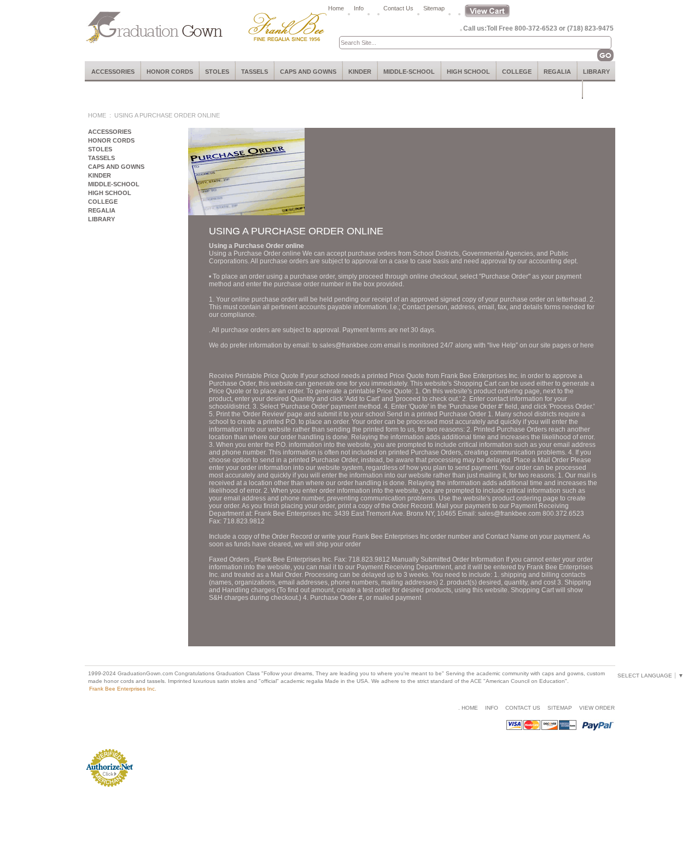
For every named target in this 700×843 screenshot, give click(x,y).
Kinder (359, 71)
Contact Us (398, 8)
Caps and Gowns (308, 71)
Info (359, 8)
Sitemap (434, 8)
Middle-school (409, 71)
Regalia (557, 71)
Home (336, 8)
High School (468, 71)
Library (596, 71)
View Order (597, 708)
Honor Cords (170, 71)
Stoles (217, 71)
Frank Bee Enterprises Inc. (122, 689)
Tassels (254, 71)
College (517, 71)
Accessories (113, 71)
